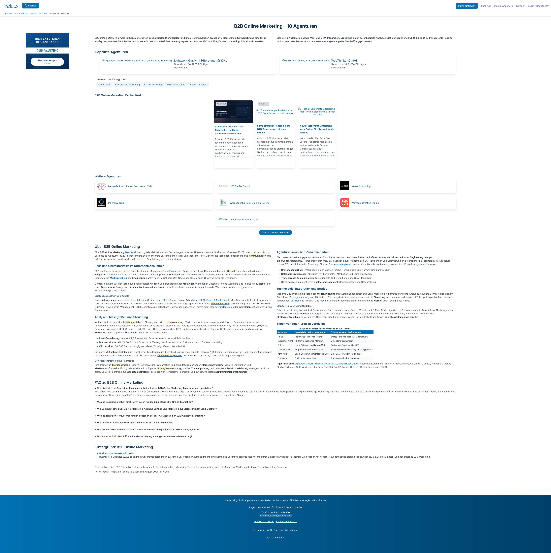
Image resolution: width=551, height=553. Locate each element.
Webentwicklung (220, 303)
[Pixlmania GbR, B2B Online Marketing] (102, 202)
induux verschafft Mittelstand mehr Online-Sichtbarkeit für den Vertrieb (317, 129)
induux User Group (264, 521)
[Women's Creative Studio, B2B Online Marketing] (346, 202)
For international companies (287, 507)
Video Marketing (198, 84)
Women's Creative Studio (365, 202)
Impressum (259, 530)
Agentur (129, 252)
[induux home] (11, 5)
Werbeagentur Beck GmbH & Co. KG (249, 202)
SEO (165, 300)
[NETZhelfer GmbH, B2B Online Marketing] (224, 186)
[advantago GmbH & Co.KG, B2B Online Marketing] (224, 219)
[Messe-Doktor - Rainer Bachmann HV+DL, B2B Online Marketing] (102, 186)
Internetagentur (342, 264)
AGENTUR (23, 13)
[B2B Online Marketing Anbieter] (137, 60)
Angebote (254, 507)
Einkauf (173, 271)
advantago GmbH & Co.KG (244, 219)
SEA (202, 300)
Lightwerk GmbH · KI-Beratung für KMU (201, 60)
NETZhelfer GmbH (240, 186)
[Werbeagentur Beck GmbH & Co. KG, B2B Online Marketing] (224, 202)
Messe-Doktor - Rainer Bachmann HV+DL (130, 186)
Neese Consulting (361, 186)
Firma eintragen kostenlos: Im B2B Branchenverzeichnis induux (273, 129)
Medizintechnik (118, 277)
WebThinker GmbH (344, 60)
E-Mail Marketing (153, 84)
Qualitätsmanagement (169, 355)
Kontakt (520, 5)
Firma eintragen (466, 5)
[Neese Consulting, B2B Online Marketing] (346, 186)
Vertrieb (295, 300)
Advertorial (104, 84)
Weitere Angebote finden (275, 232)
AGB (269, 530)
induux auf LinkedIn (286, 521)
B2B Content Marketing (127, 84)
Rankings (486, 5)
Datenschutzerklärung (286, 530)
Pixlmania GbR (116, 202)
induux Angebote (503, 5)
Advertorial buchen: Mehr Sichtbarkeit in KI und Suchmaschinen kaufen (229, 130)
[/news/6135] (317, 111)
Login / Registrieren (538, 5)
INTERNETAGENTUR (38, 13)
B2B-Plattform (10, 13)
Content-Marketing (216, 300)
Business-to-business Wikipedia (116, 453)
